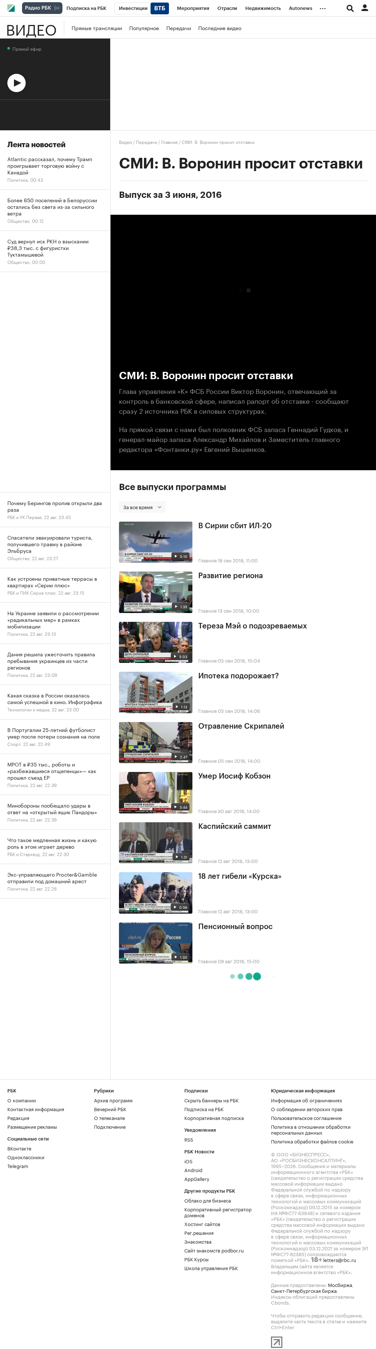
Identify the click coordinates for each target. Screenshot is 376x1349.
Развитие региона (230, 576)
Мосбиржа (340, 1284)
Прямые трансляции (97, 27)
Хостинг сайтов (202, 1223)
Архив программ (113, 1099)
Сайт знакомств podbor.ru (214, 1250)
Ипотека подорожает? (238, 676)
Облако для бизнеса (207, 1200)
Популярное (144, 27)
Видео (31, 27)
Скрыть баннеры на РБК (211, 1099)
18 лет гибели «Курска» (240, 876)
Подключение (110, 1126)
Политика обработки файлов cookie (312, 1141)
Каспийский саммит (234, 826)
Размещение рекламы (32, 1126)
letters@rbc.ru (339, 1259)
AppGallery (196, 1178)
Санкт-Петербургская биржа (304, 1290)
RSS (188, 1139)
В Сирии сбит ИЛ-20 (235, 526)
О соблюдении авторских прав (307, 1108)
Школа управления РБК (211, 1267)
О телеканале (109, 1117)
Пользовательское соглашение (306, 1117)
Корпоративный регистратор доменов (218, 1211)
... (322, 7)
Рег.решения (199, 1232)
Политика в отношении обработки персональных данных (311, 1129)
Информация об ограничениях (306, 1099)
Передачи (178, 27)
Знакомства (198, 1241)
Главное (169, 141)
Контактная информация (35, 1108)
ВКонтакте (19, 1148)
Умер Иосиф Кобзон (234, 776)
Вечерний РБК (110, 1108)
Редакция (18, 1117)
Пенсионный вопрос (235, 927)
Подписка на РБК (204, 1108)
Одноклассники (25, 1156)
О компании (21, 1099)
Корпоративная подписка (214, 1117)
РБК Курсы (196, 1258)
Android (193, 1169)
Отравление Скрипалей (241, 726)
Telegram (17, 1165)
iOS (188, 1160)
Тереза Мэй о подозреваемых (252, 626)
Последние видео (219, 27)
